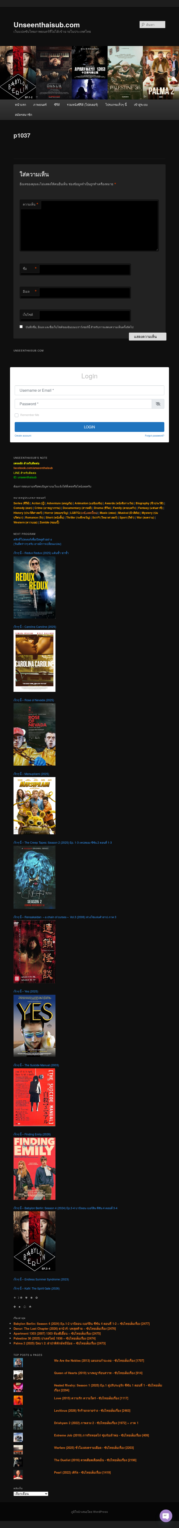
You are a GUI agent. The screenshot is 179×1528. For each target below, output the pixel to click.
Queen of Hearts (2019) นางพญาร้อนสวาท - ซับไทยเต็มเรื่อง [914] (98, 1373)
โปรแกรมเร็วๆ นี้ (116, 104)
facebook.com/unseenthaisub (33, 468)
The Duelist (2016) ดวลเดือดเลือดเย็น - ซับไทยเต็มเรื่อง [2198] (95, 1460)
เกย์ (83, 513)
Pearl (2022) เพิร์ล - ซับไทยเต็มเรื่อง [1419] (82, 1472)
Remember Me (29, 415)
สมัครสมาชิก (23, 114)
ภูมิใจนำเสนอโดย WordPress (89, 1512)
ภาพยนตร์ (40, 104)
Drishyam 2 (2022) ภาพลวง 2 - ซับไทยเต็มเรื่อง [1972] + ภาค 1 (96, 1423)
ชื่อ (30, 268)
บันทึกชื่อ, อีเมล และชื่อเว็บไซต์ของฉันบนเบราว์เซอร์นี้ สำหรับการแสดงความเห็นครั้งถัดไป (80, 327)
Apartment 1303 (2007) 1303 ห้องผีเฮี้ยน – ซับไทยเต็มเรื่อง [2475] (57, 1333)
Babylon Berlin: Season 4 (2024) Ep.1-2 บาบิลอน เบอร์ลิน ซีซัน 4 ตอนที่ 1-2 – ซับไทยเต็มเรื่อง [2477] (82, 1323)
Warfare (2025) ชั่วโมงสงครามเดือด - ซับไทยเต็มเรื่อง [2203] (94, 1447)
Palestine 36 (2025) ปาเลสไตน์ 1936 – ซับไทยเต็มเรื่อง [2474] (55, 1338)
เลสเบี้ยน (91, 513)
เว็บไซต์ (28, 314)
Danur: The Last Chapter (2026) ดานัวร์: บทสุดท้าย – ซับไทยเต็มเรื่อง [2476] (65, 1328)
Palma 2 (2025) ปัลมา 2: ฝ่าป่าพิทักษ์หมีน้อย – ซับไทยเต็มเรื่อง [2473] (60, 1343)
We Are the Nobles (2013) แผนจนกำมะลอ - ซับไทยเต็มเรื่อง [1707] (99, 1360)
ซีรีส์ (57, 104)
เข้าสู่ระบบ (141, 104)
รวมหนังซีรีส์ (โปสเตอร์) (82, 104)
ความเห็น (30, 204)
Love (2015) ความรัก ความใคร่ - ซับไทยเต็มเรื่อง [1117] (91, 1398)
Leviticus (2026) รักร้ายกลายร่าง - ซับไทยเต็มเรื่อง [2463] (92, 1410)
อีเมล (30, 291)
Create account (23, 435)
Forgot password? (154, 435)
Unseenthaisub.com (47, 24)
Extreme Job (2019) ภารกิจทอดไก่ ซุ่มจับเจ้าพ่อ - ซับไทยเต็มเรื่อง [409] (101, 1435)
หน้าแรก (20, 104)
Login (89, 427)
